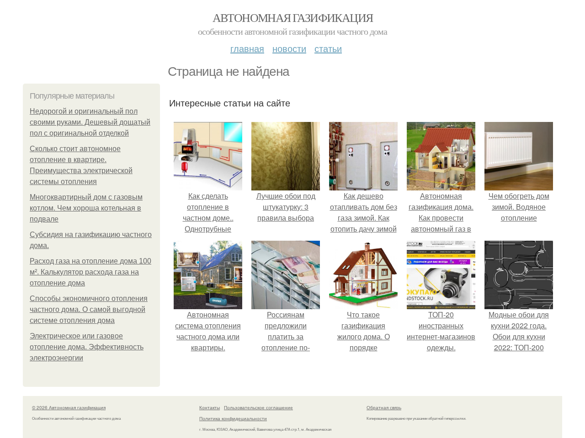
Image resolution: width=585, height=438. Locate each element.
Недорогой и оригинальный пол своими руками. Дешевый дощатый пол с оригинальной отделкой (90, 122)
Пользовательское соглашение (258, 407)
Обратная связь (384, 407)
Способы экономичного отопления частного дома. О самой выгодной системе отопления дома (89, 309)
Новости (289, 48)
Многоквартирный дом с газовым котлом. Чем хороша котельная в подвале (86, 208)
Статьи (328, 48)
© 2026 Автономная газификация (69, 407)
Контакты (209, 407)
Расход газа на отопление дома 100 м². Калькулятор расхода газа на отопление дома (90, 272)
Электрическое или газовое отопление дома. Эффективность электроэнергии (87, 347)
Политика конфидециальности (233, 418)
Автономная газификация (293, 17)
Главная (247, 48)
